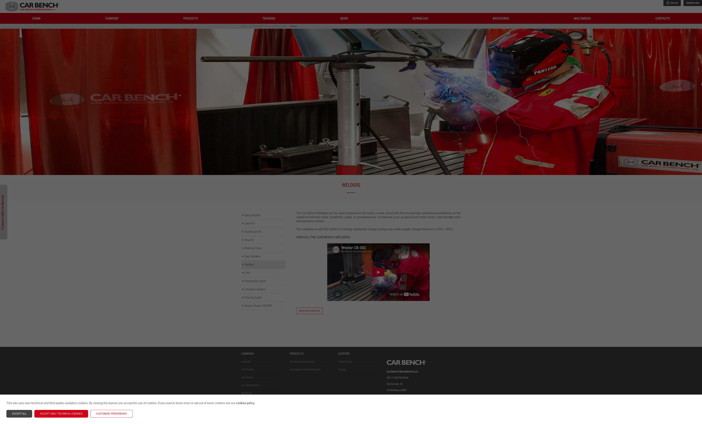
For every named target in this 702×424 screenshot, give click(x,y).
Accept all (19, 413)
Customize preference (111, 413)
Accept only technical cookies (61, 413)
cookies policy (245, 403)
